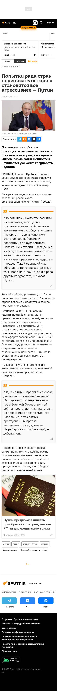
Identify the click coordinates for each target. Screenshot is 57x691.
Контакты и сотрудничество (16, 623)
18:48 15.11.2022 (10, 96)
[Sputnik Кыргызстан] (9, 23)
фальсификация (10, 550)
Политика (25, 592)
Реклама (35, 623)
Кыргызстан (9, 592)
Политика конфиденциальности (18, 632)
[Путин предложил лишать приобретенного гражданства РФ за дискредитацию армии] (28, 495)
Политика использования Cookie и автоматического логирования (19, 638)
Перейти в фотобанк (27, 133)
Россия (16, 544)
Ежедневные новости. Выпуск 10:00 (19, 48)
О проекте (7, 619)
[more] (52, 285)
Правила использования (25, 619)
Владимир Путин (30, 544)
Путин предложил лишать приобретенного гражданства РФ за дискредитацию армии (27, 524)
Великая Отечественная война (34, 550)
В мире (6, 544)
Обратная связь (9, 651)
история (44, 544)
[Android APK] (11, 660)
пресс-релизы (9, 627)
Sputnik (7, 133)
